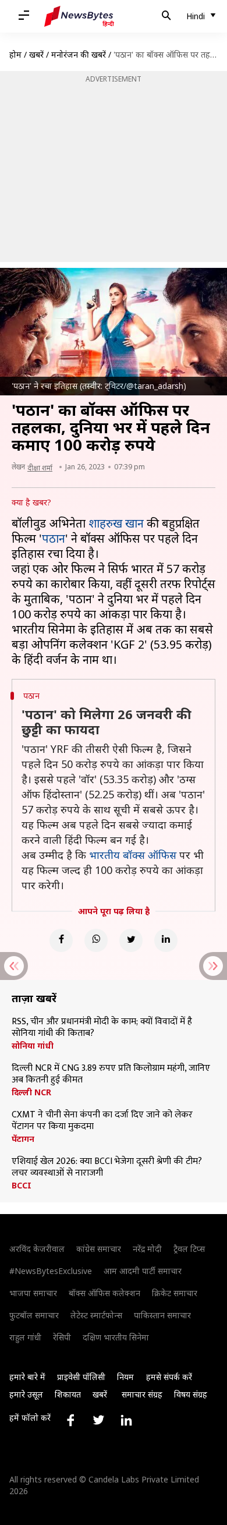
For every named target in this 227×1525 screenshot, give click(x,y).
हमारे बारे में (27, 1376)
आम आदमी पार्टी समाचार (143, 1270)
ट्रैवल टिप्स (189, 1248)
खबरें (36, 54)
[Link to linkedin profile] (126, 1420)
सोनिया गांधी (33, 1046)
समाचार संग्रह (142, 1394)
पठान (53, 538)
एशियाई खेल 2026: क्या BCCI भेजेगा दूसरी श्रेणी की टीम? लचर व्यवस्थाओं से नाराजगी (107, 1167)
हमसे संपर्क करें (169, 1376)
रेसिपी (62, 1337)
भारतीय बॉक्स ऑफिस (132, 855)
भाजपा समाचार (33, 1292)
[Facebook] (61, 940)
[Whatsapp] (96, 940)
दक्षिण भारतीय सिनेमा (116, 1337)
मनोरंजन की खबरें (78, 54)
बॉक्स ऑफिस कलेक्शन (104, 1292)
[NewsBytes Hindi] (79, 16)
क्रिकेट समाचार (174, 1292)
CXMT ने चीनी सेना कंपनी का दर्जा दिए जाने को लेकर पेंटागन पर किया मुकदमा (102, 1121)
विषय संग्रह (190, 1394)
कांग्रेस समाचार (98, 1248)
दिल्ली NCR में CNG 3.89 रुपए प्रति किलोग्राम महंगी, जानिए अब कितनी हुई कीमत (111, 1074)
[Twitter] (131, 940)
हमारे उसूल (26, 1394)
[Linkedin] (166, 940)
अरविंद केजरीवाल (37, 1248)
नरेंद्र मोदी (147, 1248)
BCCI (21, 1185)
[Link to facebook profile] (70, 1420)
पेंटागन (23, 1139)
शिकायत (68, 1394)
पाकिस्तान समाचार (162, 1315)
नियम (125, 1376)
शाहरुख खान (116, 523)
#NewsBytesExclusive (50, 1270)
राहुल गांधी (25, 1337)
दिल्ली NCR (31, 1092)
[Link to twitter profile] (98, 1420)
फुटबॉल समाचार (34, 1315)
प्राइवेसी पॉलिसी (81, 1376)
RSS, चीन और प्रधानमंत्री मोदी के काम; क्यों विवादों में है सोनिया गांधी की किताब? (102, 1027)
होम (15, 54)
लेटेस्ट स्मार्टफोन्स (96, 1315)
